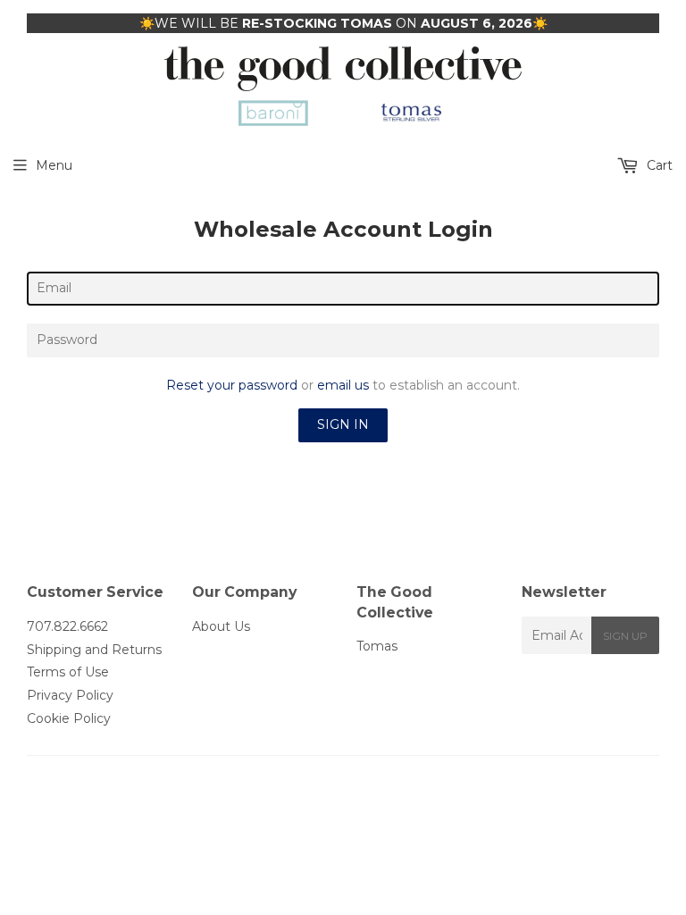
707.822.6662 (67, 626)
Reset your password (231, 385)
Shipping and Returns (94, 650)
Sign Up (625, 635)
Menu (54, 165)
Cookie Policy (69, 718)
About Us (221, 626)
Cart (658, 165)
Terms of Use (68, 672)
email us (343, 385)
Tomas (376, 646)
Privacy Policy (70, 695)
